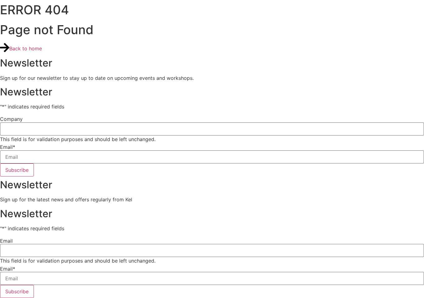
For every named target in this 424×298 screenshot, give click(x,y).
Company (11, 119)
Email (7, 146)
